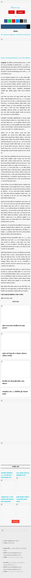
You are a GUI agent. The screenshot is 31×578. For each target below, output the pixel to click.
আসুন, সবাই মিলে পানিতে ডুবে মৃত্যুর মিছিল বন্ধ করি (22, 474)
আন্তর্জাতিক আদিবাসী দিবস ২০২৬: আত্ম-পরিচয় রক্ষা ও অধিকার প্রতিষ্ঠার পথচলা (7, 475)
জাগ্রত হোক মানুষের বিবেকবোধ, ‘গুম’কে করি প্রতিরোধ (15, 58)
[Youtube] (13, 21)
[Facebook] (6, 21)
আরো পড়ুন (15, 521)
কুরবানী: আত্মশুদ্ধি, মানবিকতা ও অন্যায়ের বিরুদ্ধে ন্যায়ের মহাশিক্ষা (22, 499)
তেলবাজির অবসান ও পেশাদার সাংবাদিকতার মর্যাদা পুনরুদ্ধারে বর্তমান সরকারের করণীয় (7, 499)
